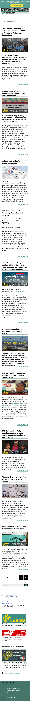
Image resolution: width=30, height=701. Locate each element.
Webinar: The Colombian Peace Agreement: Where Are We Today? (14, 479)
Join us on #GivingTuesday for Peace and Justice (14, 162)
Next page (26, 579)
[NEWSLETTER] (15, 655)
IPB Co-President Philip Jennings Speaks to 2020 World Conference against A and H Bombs (13, 434)
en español (21, 291)
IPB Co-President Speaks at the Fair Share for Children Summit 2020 (13, 375)
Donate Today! (16, 5)
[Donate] (15, 618)
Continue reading (22, 85)
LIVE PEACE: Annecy (9, 595)
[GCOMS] (15, 633)
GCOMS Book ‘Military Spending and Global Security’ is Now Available (14, 93)
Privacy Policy (11, 697)
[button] (3, 698)
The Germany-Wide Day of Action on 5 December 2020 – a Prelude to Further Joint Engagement (14, 32)
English (13, 291)
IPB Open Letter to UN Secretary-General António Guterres (13, 213)
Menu (4, 17)
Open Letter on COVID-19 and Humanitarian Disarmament (14, 528)
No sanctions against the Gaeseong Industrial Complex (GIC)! (14, 331)
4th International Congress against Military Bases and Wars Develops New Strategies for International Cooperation (14, 266)
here (7, 568)
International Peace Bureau (14, 673)
